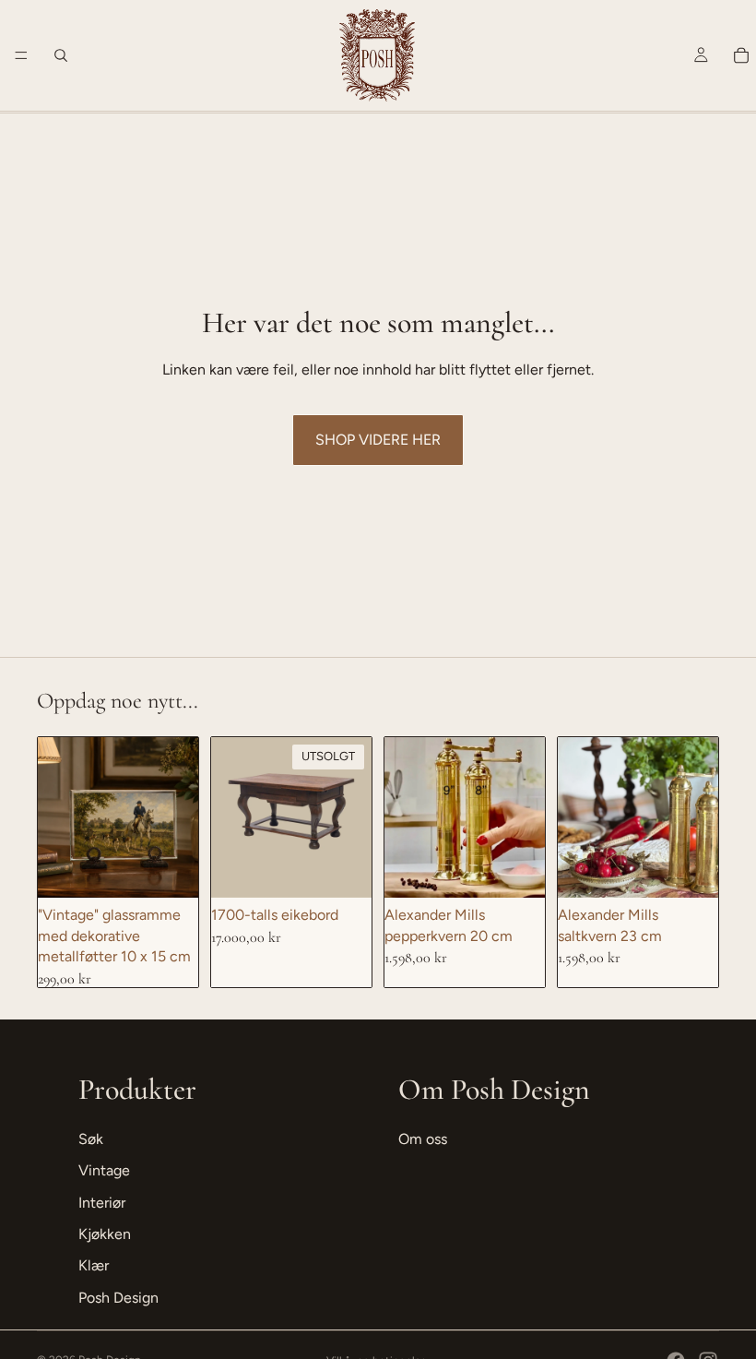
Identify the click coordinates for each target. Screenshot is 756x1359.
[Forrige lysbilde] (231, 817)
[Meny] (21, 55)
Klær (93, 1265)
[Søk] (61, 55)
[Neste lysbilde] (351, 817)
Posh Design (118, 1297)
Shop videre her (378, 439)
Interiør (101, 1202)
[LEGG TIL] (169, 870)
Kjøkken (104, 1234)
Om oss (422, 1139)
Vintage (104, 1170)
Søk (90, 1139)
